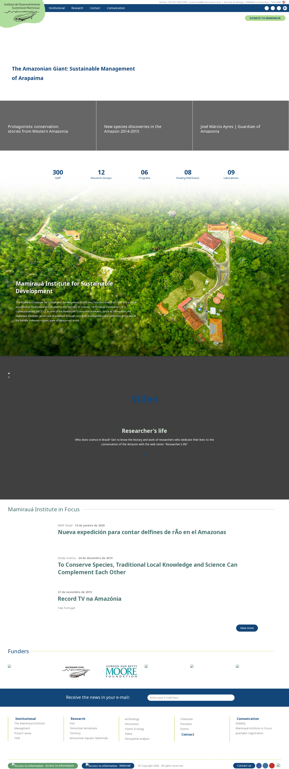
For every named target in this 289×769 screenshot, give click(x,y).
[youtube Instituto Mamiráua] (279, 8)
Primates (186, 724)
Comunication (115, 8)
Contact (94, 8)
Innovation (132, 724)
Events (184, 729)
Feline (128, 734)
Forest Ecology (134, 729)
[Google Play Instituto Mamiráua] (285, 8)
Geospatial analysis (137, 738)
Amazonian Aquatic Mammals (89, 738)
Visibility (241, 723)
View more (247, 628)
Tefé (17, 738)
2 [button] (9, 377)
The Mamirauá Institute (29, 723)
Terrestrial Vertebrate (83, 728)
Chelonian (186, 719)
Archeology (132, 719)
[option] (144, 454)
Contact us (244, 765)
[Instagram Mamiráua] (273, 8)
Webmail (124, 765)
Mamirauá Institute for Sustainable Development (22, 13)
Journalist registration (249, 733)
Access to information (59, 765)
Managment (22, 728)
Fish (72, 723)
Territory (75, 733)
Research (77, 8)
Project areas (22, 733)
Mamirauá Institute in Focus (254, 728)
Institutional (56, 8)
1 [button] (9, 373)
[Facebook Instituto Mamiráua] (267, 8)
